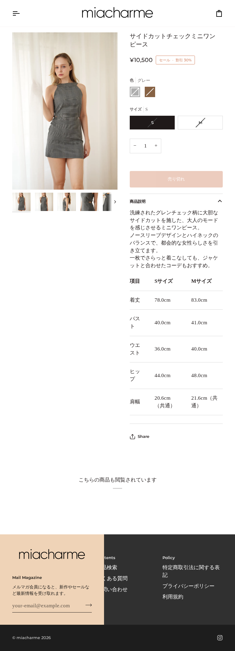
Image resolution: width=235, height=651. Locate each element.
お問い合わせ (112, 589)
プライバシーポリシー (188, 586)
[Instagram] (220, 638)
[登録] (87, 605)
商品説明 (138, 201)
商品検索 (106, 567)
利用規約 (172, 597)
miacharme (28, 637)
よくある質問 (112, 578)
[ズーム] (65, 111)
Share (143, 436)
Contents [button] (105, 557)
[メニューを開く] (21, 13)
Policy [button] (168, 557)
